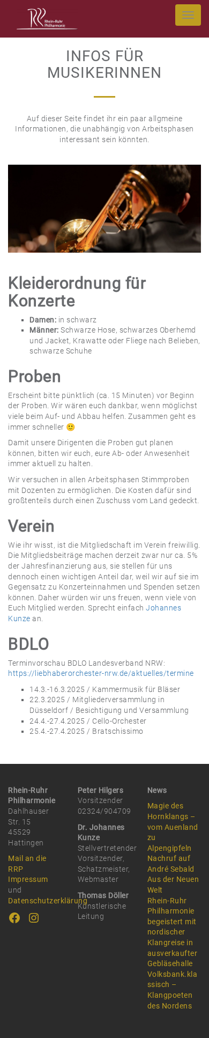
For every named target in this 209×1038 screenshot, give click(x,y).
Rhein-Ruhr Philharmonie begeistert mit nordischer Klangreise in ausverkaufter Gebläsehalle (172, 932)
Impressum (28, 879)
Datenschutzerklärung (47, 900)
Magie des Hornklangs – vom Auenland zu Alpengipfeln (172, 826)
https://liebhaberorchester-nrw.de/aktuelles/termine (101, 673)
